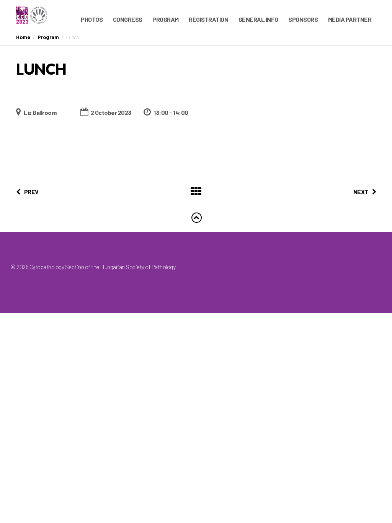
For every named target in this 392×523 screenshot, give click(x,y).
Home (23, 37)
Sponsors (303, 19)
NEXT (360, 191)
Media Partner (350, 19)
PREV (31, 191)
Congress (127, 19)
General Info (258, 19)
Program (165, 19)
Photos (92, 19)
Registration (208, 19)
